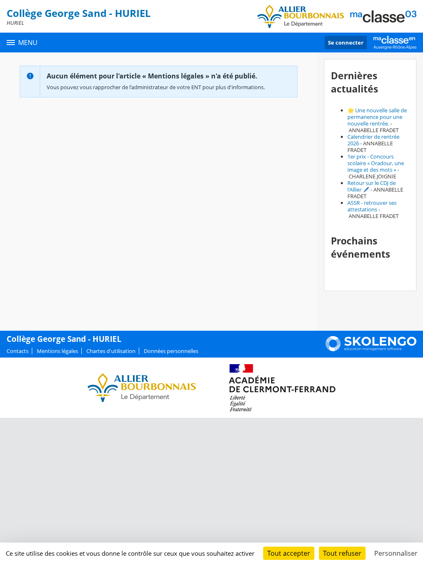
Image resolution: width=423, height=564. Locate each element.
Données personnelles (171, 351)
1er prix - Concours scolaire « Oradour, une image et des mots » (375, 163)
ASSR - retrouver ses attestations (372, 206)
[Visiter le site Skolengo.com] (371, 349)
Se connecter (346, 42)
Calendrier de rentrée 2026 (373, 140)
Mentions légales (57, 351)
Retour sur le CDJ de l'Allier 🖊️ (371, 186)
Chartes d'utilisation (110, 351)
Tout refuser (342, 553)
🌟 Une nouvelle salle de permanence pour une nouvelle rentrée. (377, 117)
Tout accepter (288, 553)
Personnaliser (396, 553)
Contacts (18, 351)
